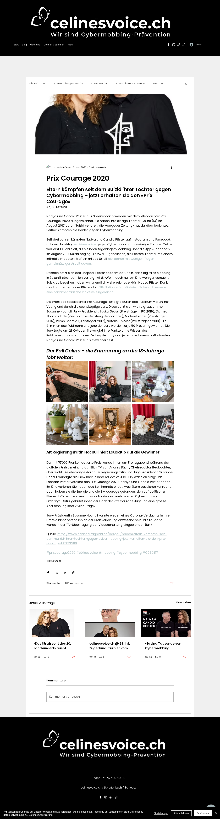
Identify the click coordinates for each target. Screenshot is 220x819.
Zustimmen (203, 813)
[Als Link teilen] (73, 572)
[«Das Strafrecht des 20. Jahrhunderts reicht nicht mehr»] (54, 623)
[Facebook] (168, 44)
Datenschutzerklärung (41, 814)
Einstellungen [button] (161, 813)
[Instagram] (173, 44)
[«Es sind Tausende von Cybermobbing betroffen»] (166, 623)
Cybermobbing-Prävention (130, 83)
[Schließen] (216, 813)
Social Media (99, 83)
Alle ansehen (183, 602)
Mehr (156, 83)
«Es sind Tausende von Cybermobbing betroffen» (163, 645)
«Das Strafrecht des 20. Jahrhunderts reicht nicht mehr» (52, 645)
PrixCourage (54, 560)
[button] (186, 83)
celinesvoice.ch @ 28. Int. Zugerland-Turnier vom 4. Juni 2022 (109, 645)
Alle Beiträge (37, 83)
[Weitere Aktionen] (171, 167)
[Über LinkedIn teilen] (65, 572)
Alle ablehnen (181, 813)
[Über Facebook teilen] (48, 572)
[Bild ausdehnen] (67, 381)
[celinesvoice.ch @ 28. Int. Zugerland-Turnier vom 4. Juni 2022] (110, 623)
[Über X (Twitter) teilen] (56, 572)
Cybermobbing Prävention (68, 83)
